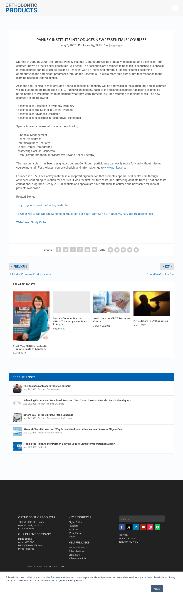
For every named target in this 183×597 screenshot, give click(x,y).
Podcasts (42, 447)
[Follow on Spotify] (157, 527)
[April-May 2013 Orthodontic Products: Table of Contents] (31, 316)
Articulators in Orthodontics (150, 320)
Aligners (60, 404)
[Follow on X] (129, 527)
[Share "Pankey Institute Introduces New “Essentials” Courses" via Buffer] (80, 249)
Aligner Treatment (46, 404)
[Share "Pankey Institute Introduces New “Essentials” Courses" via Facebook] (58, 249)
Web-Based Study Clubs (31, 222)
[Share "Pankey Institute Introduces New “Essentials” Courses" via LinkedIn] (72, 249)
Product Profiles (54, 432)
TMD (98, 45)
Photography (86, 45)
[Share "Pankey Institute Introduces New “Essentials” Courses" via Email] (87, 249)
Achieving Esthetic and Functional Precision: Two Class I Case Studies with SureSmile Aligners (77, 400)
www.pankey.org (114, 167)
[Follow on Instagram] (150, 527)
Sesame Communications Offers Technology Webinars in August (70, 321)
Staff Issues (66, 418)
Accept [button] (157, 588)
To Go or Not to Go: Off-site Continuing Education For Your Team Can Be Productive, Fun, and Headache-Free (84, 213)
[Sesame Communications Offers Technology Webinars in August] (71, 302)
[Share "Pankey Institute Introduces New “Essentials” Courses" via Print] (94, 249)
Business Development (49, 389)
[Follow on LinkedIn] (136, 527)
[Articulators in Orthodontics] (151, 303)
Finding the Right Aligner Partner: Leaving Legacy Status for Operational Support (69, 443)
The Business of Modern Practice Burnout (47, 386)
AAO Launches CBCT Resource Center (111, 320)
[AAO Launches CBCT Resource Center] (111, 302)
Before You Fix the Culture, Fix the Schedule (48, 414)
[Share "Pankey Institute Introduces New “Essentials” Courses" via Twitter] (65, 249)
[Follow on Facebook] (122, 527)
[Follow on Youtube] (143, 527)
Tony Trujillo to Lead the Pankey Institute (42, 205)
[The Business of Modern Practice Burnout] (17, 388)
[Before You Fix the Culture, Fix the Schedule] (17, 417)
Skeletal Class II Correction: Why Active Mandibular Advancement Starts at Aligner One (73, 429)
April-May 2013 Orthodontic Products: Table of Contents (30, 347)
